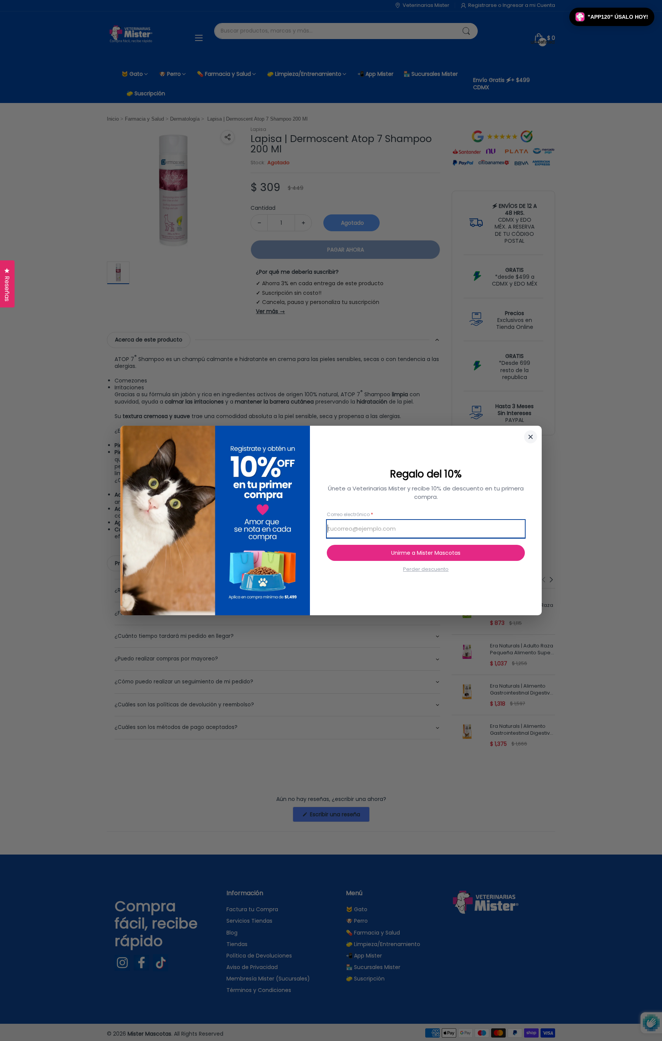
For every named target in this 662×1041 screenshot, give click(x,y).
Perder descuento (426, 569)
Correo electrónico (350, 515)
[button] (611, 17)
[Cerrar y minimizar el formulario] (530, 436)
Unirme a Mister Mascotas (425, 553)
